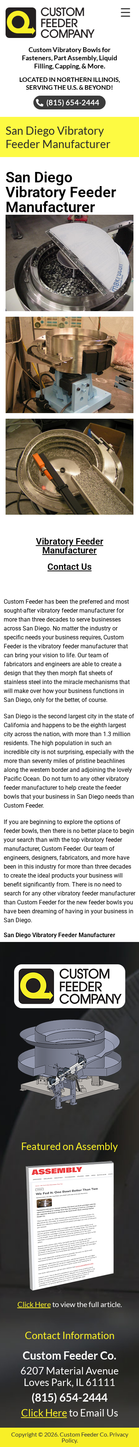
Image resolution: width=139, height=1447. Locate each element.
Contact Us (69, 567)
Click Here (34, 1304)
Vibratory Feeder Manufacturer (69, 546)
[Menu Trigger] (125, 12)
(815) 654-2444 (69, 1397)
